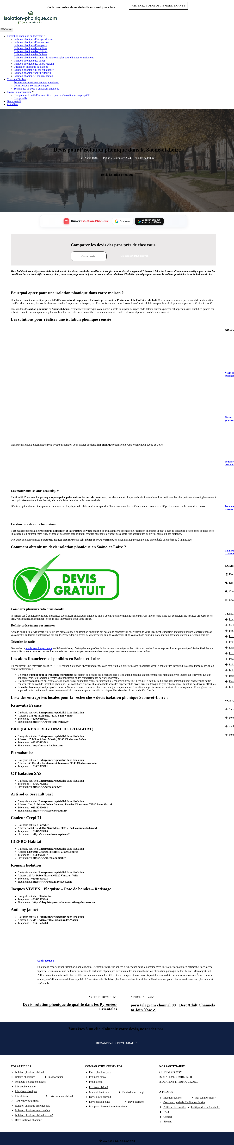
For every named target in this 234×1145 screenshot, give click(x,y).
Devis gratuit (14, 101)
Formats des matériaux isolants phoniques (36, 82)
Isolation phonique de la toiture (30, 48)
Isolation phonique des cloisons (30, 51)
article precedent (102, 997)
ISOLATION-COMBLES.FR (175, 1076)
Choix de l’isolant (16, 79)
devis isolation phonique (39, 648)
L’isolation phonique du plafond (31, 66)
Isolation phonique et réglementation (33, 75)
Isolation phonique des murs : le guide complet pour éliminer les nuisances (54, 57)
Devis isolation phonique (117, 174)
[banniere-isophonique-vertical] (113, 482)
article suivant (143, 997)
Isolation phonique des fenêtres (30, 54)
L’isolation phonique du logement (25, 36)
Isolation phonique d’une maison (31, 42)
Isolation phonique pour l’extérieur (32, 72)
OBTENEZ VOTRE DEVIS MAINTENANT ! (158, 5)
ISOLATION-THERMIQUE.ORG (178, 1081)
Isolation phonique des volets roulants (34, 63)
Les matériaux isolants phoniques (32, 85)
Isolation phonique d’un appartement (33, 39)
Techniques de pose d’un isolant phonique (36, 88)
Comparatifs (20, 98)
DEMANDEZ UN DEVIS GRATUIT (117, 1043)
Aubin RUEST (93, 157)
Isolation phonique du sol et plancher (33, 69)
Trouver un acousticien (19, 92)
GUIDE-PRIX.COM (170, 1072)
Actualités (12, 104)
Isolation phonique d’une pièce (30, 45)
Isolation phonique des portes (29, 60)
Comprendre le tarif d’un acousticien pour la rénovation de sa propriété (52, 95)
